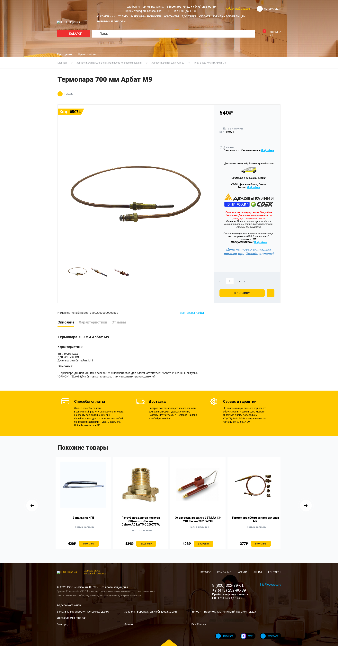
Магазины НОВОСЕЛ (146, 16)
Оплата (204, 16)
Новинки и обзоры (111, 21)
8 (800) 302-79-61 (228, 585)
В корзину (242, 293)
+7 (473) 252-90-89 (229, 590)
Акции (258, 572)
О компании (106, 16)
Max (250, 636)
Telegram (228, 636)
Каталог (75, 33)
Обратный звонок (238, 8)
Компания (224, 572)
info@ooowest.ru (270, 584)
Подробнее (253, 187)
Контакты (171, 16)
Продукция (64, 54)
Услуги (123, 16)
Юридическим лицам (229, 16)
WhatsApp (273, 636)
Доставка (189, 16)
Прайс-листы (87, 54)
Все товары (192, 312)
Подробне (266, 150)
